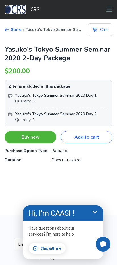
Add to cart (86, 137)
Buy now (30, 137)
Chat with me (50, 248)
